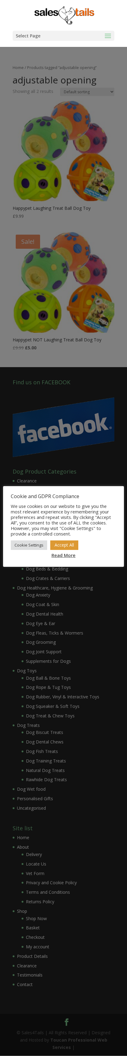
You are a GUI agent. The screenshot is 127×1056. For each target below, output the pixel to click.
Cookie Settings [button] (28, 545)
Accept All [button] (64, 545)
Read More (63, 555)
